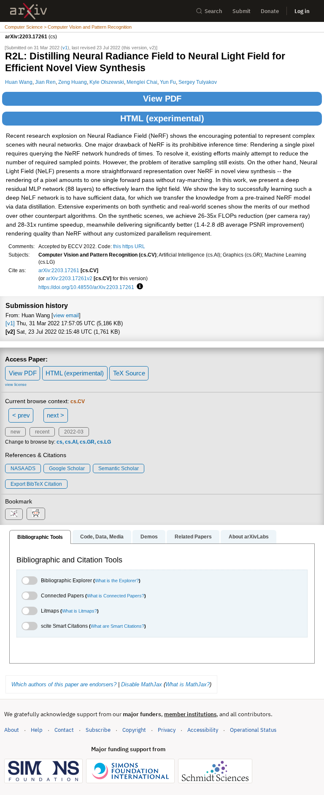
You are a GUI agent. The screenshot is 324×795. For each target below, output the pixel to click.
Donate (270, 11)
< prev (21, 415)
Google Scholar (67, 468)
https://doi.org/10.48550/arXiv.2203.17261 (86, 287)
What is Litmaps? (79, 610)
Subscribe (98, 729)
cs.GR (87, 442)
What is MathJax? (187, 684)
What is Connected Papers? (115, 595)
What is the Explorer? (117, 580)
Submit (241, 11)
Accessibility (202, 729)
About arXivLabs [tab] (249, 537)
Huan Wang (18, 82)
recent (42, 432)
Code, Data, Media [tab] (102, 537)
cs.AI (71, 442)
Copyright (134, 729)
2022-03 (74, 432)
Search (213, 11)
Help (37, 729)
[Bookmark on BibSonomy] (14, 514)
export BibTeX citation (36, 484)
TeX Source (129, 373)
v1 (65, 47)
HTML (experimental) (162, 118)
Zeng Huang (72, 82)
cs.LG (104, 442)
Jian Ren (45, 82)
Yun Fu (168, 82)
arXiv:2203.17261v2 (69, 278)
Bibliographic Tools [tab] (40, 537)
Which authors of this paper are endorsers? (63, 684)
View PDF (162, 98)
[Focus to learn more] (138, 287)
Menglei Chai (142, 82)
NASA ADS (23, 468)
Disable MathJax (141, 684)
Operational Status (253, 729)
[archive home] (28, 11)
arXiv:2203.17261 (58, 270)
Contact (64, 729)
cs (59, 442)
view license (16, 385)
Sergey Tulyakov (197, 82)
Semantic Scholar (118, 468)
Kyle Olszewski (106, 82)
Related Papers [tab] (193, 537)
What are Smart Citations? (117, 626)
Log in (302, 11)
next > (55, 415)
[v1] (10, 323)
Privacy (167, 729)
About (11, 729)
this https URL (129, 246)
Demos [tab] (149, 537)
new (15, 432)
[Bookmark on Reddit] (36, 514)
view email (66, 315)
